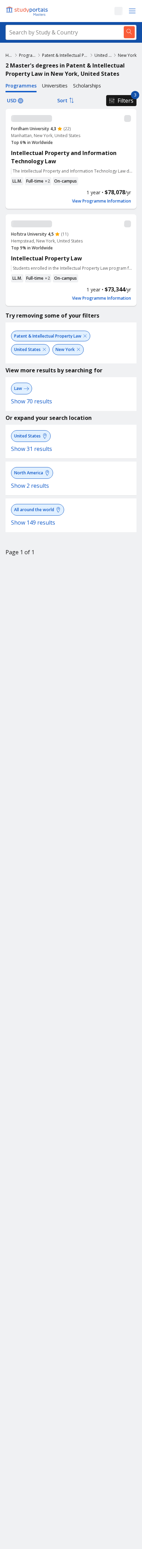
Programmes (27, 55)
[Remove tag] (85, 336)
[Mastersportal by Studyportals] (28, 11)
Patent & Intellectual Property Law (65, 55)
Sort (62, 100)
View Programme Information (101, 201)
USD (12, 100)
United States (103, 55)
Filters (125, 100)
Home (9, 55)
